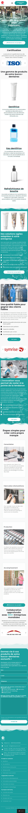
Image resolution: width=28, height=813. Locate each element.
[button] (12, 3)
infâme (25, 811)
